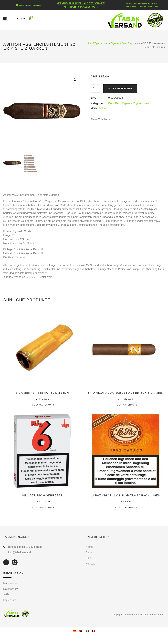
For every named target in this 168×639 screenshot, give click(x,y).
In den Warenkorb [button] (42, 405)
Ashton (103, 108)
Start (89, 43)
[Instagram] (15, 562)
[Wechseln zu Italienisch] (87, 630)
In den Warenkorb (120, 88)
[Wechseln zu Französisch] (93, 630)
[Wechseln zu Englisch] (81, 630)
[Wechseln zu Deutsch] (75, 630)
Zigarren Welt (101, 43)
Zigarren (115, 43)
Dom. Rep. (127, 43)
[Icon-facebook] (6, 562)
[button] (5, 18)
